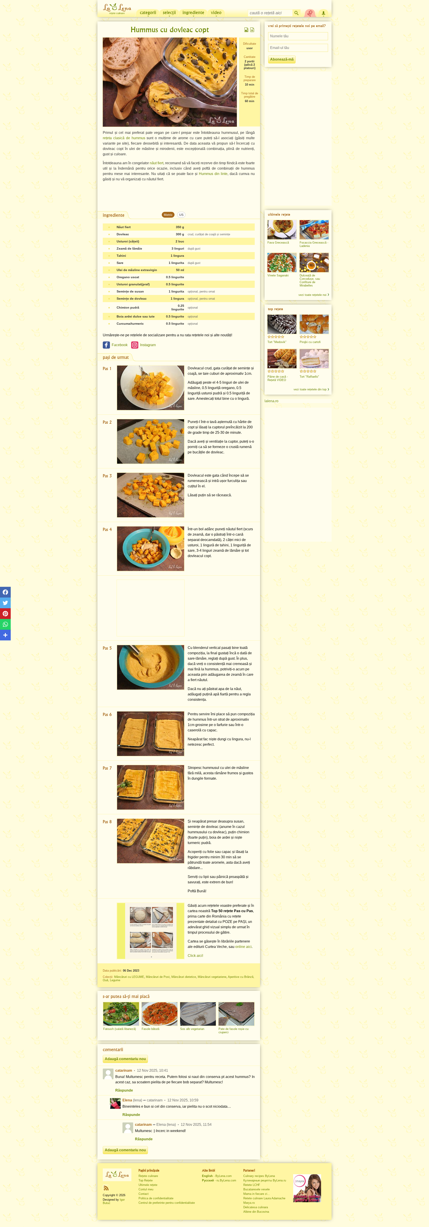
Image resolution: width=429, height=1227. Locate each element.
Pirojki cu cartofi (310, 342)
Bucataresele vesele (256, 1189)
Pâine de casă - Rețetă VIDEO (277, 378)
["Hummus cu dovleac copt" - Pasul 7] (150, 787)
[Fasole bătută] (159, 1014)
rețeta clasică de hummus (124, 138)
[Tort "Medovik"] (282, 324)
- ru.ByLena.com (219, 1180)
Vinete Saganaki (278, 275)
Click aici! (195, 956)
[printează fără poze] (252, 29)
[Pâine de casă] (282, 358)
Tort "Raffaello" (309, 376)
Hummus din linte (213, 174)
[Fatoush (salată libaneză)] (121, 1014)
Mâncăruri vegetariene (212, 977)
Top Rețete (146, 1180)
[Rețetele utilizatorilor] (310, 12)
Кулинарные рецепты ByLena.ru (264, 1180)
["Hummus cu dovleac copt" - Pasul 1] (150, 388)
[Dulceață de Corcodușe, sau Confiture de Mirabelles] (314, 262)
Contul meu (146, 1189)
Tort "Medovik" (276, 342)
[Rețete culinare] (117, 1174)
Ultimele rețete (148, 1185)
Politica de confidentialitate (156, 1198)
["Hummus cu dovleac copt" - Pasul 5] (150, 667)
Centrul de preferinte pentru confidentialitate (167, 1202)
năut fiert (156, 163)
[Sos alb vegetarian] (198, 1014)
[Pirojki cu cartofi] (314, 324)
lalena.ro (271, 401)
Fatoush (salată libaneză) (119, 1029)
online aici (243, 947)
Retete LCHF (251, 1185)
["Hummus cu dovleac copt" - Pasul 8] (150, 841)
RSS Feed (106, 1188)
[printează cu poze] (246, 29)
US (181, 215)
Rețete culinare (148, 1176)
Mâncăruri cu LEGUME (129, 977)
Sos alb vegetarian (192, 1029)
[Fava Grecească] (282, 229)
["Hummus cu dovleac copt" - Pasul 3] (150, 495)
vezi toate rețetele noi (312, 295)
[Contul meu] (323, 12)
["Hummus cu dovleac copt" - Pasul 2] (150, 441)
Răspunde (124, 1090)
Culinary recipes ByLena (259, 1176)
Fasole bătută (150, 1029)
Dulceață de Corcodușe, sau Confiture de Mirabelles (310, 280)
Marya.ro (249, 1202)
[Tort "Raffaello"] (314, 358)
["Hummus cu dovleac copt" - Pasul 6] (150, 733)
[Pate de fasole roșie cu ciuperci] (236, 1014)
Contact (144, 1193)
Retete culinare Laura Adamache (264, 1198)
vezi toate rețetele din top (310, 389)
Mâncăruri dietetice (183, 977)
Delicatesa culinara (255, 1207)
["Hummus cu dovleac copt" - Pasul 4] (150, 548)
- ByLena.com (217, 1176)
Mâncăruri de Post (158, 977)
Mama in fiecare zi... (256, 1193)
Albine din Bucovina (256, 1211)
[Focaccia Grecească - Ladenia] (314, 229)
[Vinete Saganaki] (282, 262)
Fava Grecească (278, 242)
